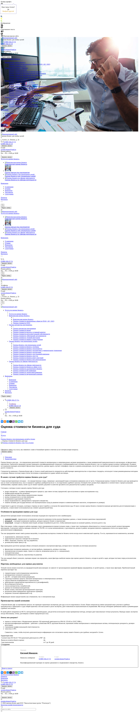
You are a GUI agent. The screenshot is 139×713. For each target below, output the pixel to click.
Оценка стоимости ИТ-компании (20, 103)
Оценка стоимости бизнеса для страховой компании (27, 90)
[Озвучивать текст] (2, 32)
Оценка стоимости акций (18, 70)
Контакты (4, 126)
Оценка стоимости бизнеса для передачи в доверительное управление (33, 86)
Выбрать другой (8, 11)
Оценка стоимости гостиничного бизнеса (23, 101)
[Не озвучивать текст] (2, 34)
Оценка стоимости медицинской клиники (23, 106)
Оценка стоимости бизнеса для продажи (23, 88)
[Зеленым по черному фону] (1, 21)
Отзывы (7, 115)
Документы (9, 119)
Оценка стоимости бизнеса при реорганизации (25, 95)
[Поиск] (2, 128)
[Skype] (19, 421)
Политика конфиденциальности (12, 705)
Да (8, 9)
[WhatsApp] (16, 421)
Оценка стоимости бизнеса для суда (21, 92)
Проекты (4, 124)
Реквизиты (8, 117)
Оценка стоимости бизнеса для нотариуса (23, 84)
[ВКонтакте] (2, 421)
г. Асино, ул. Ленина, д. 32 (10, 140)
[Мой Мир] (8, 421)
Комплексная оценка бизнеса (15, 62)
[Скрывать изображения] (2, 27)
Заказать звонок (7, 46)
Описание (8, 457)
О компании (9, 113)
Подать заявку (6, 57)
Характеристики (10, 459)
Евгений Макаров (29, 653)
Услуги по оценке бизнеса (10, 59)
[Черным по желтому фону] (1, 19)
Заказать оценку (7, 451)
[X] (10, 421)
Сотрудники (9, 120)
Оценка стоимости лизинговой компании (23, 104)
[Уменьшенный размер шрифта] (2, 3)
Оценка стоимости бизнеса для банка (22, 82)
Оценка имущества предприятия (16, 68)
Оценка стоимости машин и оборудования (24, 79)
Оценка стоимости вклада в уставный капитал (25, 71)
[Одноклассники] (5, 421)
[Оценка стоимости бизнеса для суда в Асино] (17, 443)
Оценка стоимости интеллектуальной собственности (27, 73)
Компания (4, 110)
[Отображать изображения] (2, 25)
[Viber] (13, 421)
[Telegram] (22, 421)
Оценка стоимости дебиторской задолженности (25, 75)
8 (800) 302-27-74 (10, 42)
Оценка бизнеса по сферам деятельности (19, 97)
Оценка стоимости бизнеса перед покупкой (24, 93)
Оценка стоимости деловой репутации (22, 77)
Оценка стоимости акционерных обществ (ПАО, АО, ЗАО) (29, 64)
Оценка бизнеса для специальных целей (19, 81)
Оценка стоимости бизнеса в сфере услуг (23, 99)
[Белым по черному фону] (1, 14)
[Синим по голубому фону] (1, 17)
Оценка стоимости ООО (17, 66)
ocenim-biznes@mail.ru (8, 49)
